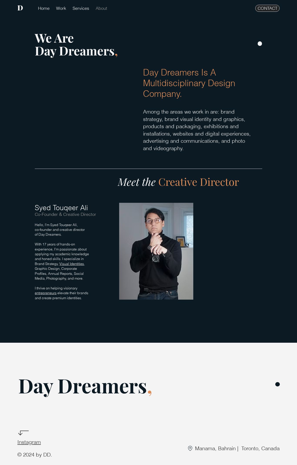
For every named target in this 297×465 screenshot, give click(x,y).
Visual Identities (71, 264)
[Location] (190, 448)
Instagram (29, 442)
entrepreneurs (46, 293)
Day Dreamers (82, 385)
